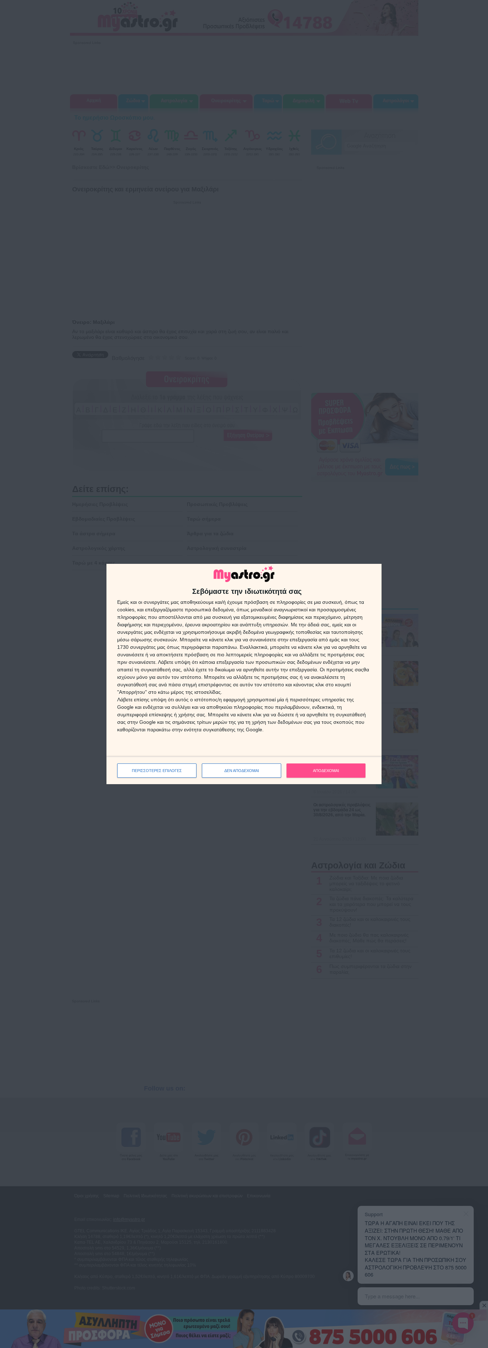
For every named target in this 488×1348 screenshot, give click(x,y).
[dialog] (244, 674)
